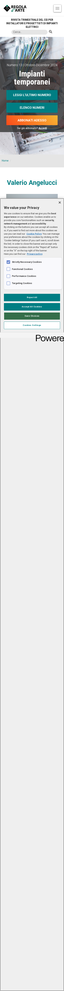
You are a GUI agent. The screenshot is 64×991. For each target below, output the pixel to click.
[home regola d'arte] (32, 8)
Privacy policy (34, 254)
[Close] (60, 202)
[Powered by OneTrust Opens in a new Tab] (48, 335)
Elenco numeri (32, 107)
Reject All (32, 297)
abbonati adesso (32, 120)
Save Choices (32, 316)
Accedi (43, 128)
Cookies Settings (32, 325)
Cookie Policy (34, 233)
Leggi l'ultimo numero (32, 95)
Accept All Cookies (32, 306)
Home (5, 160)
